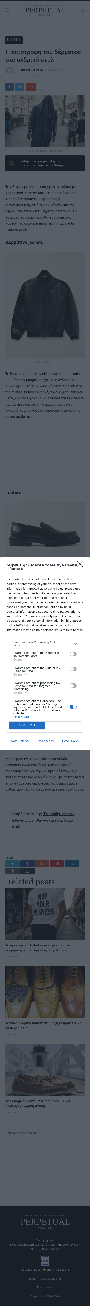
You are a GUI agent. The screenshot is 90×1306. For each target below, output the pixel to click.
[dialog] (45, 653)
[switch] (73, 654)
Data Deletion (20, 741)
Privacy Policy (69, 741)
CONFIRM (27, 725)
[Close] (81, 565)
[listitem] (45, 644)
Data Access (45, 741)
